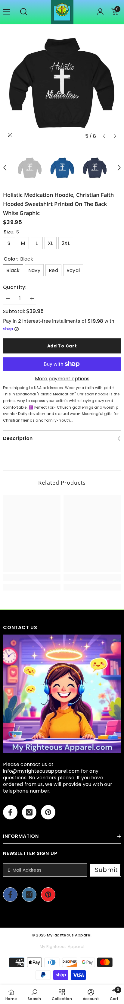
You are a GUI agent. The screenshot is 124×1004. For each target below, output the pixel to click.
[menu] (6, 11)
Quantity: (14, 287)
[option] (62, 83)
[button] (104, 136)
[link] (31, 577)
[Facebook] (10, 812)
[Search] (23, 11)
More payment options (62, 378)
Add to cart (62, 346)
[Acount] (100, 12)
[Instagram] (29, 812)
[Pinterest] (48, 812)
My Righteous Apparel (69, 935)
